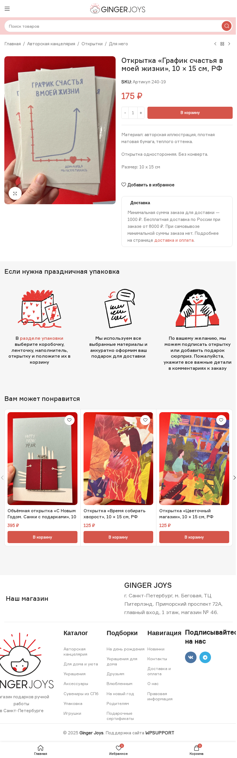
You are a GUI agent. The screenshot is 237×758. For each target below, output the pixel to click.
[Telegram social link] (205, 657)
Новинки (155, 648)
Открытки (92, 43)
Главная (12, 43)
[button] (42, 537)
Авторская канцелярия (51, 43)
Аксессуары (76, 683)
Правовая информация (160, 696)
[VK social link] (191, 657)
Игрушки (72, 713)
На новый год (120, 693)
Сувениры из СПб (81, 693)
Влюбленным (119, 683)
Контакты (157, 658)
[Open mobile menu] (7, 8)
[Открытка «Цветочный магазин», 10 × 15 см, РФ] (194, 458)
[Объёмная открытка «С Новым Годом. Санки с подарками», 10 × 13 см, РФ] (42, 458)
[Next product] (229, 44)
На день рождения (126, 648)
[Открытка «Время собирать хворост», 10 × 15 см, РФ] (118, 458)
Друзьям (115, 673)
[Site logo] (119, 8)
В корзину (190, 112)
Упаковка (73, 703)
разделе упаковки (41, 338)
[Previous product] (215, 44)
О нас (153, 683)
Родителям (118, 703)
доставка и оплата (174, 240)
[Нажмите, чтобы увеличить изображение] (15, 193)
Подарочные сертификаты (120, 716)
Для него (118, 43)
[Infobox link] (148, 585)
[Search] (227, 26)
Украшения (75, 673)
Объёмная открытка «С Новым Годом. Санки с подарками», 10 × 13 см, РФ (42, 517)
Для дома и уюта (81, 663)
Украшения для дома (122, 661)
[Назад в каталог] (222, 44)
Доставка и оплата (159, 671)
